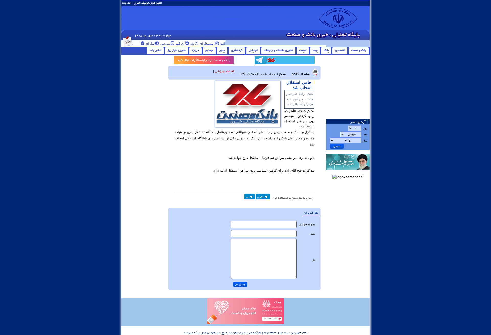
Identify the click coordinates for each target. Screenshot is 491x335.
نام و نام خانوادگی (307, 225)
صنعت (302, 50)
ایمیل (312, 234)
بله (191, 43)
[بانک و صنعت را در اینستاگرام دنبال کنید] (204, 61)
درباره (195, 50)
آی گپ (180, 43)
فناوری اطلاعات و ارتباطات (278, 50)
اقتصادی (340, 50)
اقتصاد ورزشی (224, 71)
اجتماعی (253, 50)
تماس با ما (155, 50)
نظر (313, 260)
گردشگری (236, 50)
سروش (165, 43)
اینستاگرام (207, 43)
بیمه (315, 50)
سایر (222, 50)
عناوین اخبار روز (177, 50)
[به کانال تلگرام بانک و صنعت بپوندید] (285, 61)
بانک (326, 50)
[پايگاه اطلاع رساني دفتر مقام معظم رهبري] (348, 172)
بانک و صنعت (358, 50)
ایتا (222, 43)
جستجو (209, 50)
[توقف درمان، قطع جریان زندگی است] (245, 323)
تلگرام (150, 43)
